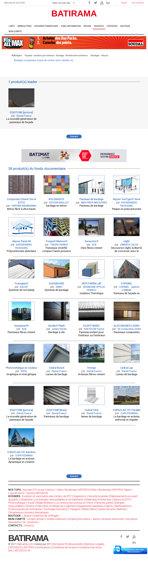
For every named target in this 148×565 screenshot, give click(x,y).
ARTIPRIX (29, 547)
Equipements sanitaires (90, 505)
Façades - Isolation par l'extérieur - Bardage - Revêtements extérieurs (56, 55)
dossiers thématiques (36, 512)
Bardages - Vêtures (99, 55)
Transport (75, 509)
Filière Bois (42, 505)
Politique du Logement (63, 505)
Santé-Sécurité (107, 509)
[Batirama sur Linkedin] (108, 3)
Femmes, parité (104, 502)
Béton (93, 509)
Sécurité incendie (98, 496)
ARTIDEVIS (15, 547)
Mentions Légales (94, 544)
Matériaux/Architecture (98, 499)
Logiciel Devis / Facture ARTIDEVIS (28, 493)
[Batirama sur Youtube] (102, 3)
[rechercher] (74, 2)
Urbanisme (26, 499)
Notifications (43, 547)
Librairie (27, 515)
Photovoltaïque (16, 502)
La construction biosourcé (70, 502)
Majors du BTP (121, 499)
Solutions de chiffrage (45, 515)
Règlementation (45, 502)
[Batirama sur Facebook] (89, 3)
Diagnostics (79, 496)
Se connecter (30, 522)
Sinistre (30, 505)
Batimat (121, 509)
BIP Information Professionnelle (65, 544)
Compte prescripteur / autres (83, 518)
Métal (85, 509)
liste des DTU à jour (34, 489)
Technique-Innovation (56, 509)
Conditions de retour (90, 547)
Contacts (29, 525)
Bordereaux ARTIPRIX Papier (114, 489)
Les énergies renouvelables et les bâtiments (59, 499)
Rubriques (17, 55)
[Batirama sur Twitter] (95, 3)
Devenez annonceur (113, 518)
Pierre (90, 502)
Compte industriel (55, 518)
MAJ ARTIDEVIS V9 (19, 550)
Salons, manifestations (117, 505)
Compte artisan (35, 518)
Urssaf (30, 502)
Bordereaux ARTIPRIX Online (81, 489)
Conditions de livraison (64, 547)
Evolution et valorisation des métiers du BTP (46, 496)
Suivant (74, 136)
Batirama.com (25, 544)
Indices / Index (54, 489)
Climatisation (15, 512)
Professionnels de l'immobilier (25, 509)
